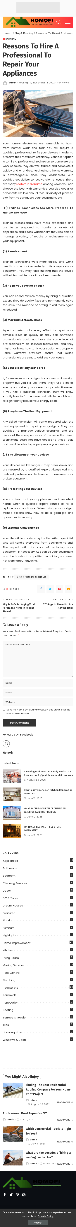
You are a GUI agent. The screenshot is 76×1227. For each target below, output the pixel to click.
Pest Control (11, 973)
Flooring (8, 920)
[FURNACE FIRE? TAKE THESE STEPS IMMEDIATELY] (12, 831)
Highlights (9, 935)
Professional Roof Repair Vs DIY (25, 1113)
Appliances (10, 861)
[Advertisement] (38, 7)
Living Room (11, 958)
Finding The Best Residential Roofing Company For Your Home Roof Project (48, 1089)
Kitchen (8, 950)
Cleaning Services (15, 883)
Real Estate (10, 988)
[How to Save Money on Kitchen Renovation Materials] (12, 794)
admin (12, 83)
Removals (9, 995)
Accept (38, 1222)
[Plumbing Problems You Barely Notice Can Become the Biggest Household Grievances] (12, 776)
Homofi (8, 752)
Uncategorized (13, 1032)
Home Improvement (17, 943)
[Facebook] (41, 589)
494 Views (63, 83)
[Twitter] (50, 589)
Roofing (11, 39)
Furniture (9, 928)
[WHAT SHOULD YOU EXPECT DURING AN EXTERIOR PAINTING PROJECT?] (12, 813)
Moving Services (14, 965)
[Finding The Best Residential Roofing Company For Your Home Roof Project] (13, 1090)
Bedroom (9, 876)
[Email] (68, 589)
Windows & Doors (15, 1040)
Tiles (6, 1025)
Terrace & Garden (15, 1017)
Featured (9, 913)
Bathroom (10, 868)
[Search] (58, 22)
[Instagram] (24, 1195)
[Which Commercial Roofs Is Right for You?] (13, 1134)
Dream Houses (13, 905)
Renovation (10, 1002)
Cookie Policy (45, 1216)
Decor (7, 890)
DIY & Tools (10, 898)
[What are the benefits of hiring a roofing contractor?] (13, 1158)
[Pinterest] (59, 589)
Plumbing (9, 980)
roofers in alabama (29, 184)
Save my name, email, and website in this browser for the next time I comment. (38, 711)
